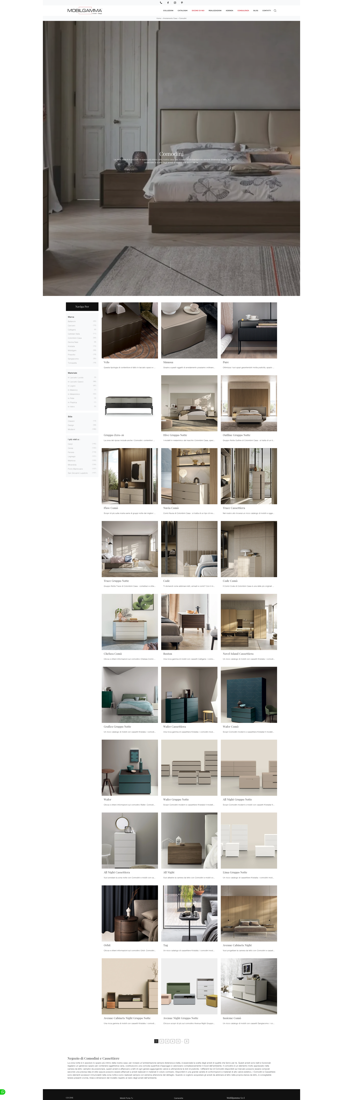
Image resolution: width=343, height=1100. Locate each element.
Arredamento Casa (170, 18)
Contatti (266, 11)
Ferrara (71, 452)
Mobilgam (72, 350)
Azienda (229, 11)
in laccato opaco (75, 381)
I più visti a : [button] (74, 439)
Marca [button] (71, 317)
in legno (71, 386)
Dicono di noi (198, 11)
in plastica (72, 402)
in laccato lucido (75, 377)
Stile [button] (70, 417)
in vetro (71, 406)
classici (71, 421)
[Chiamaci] (161, 3)
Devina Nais (73, 342)
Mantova (71, 460)
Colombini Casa (75, 338)
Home (158, 18)
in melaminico (74, 394)
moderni (71, 429)
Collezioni (168, 11)
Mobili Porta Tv (126, 1098)
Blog (255, 11)
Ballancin (72, 321)
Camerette (178, 1098)
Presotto (71, 354)
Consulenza (243, 11)
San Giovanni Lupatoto (78, 473)
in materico (73, 390)
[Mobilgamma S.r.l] (113, 10)
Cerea (70, 448)
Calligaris (72, 329)
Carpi (70, 444)
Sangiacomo (73, 359)
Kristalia (71, 346)
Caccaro (71, 325)
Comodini (183, 18)
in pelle (71, 398)
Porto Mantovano (75, 469)
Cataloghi (182, 11)
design (71, 425)
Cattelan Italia (74, 334)
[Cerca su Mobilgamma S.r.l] (275, 10)
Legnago (71, 456)
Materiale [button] (72, 373)
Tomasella (72, 363)
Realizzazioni (215, 11)
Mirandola (72, 465)
